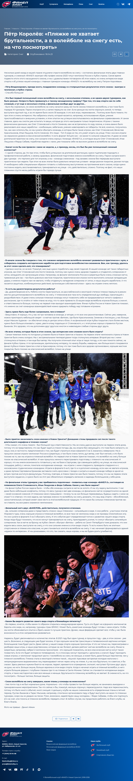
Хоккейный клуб (103, 750)
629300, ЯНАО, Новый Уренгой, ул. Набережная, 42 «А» (14, 745)
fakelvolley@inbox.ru (10, 761)
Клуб (42, 4)
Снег (91, 4)
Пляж (81, 4)
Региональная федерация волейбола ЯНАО (63, 747)
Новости (15, 29)
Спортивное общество (105, 755)
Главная (7, 29)
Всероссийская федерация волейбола (61, 744)
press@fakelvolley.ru (10, 764)
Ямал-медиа (51, 750)
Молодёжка (68, 4)
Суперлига (53, 4)
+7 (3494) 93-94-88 (9, 754)
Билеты (101, 4)
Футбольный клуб (103, 745)
